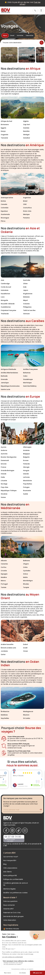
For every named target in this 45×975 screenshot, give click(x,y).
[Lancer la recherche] (41, 42)
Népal (25, 300)
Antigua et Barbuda (8, 369)
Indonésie (4, 290)
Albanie (4, 561)
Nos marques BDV (9, 860)
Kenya (3, 131)
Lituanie (4, 480)
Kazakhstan (5, 294)
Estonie (3, 464)
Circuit (12, 35)
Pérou (3, 221)
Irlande (3, 474)
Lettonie (26, 477)
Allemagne (27, 447)
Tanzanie (4, 138)
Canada (4, 204)
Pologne (26, 487)
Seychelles (5, 718)
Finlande (26, 464)
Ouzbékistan (6, 307)
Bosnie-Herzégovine (8, 457)
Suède (25, 494)
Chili (24, 204)
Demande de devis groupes (13, 916)
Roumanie (27, 490)
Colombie (4, 208)
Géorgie (26, 467)
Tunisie (3, 587)
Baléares (26, 561)
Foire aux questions (10, 901)
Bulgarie (26, 457)
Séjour (5, 35)
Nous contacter (9, 905)
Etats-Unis (27, 211)
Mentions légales (9, 889)
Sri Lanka (26, 718)
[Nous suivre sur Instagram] (12, 830)
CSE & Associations (10, 868)
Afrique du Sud (6, 121)
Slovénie (4, 494)
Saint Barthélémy (29, 386)
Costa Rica (27, 208)
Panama (26, 218)
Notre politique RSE (10, 875)
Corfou (3, 567)
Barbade (4, 376)
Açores (3, 447)
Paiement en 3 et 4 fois (12, 913)
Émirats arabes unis (8, 648)
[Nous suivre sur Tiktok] (18, 830)
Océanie (26, 304)
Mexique (26, 214)
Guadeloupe (28, 379)
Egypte (3, 128)
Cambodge (5, 284)
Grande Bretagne (7, 470)
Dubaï (25, 644)
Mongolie (4, 300)
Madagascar (28, 711)
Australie (26, 280)
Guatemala (5, 214)
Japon (25, 290)
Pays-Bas (4, 487)
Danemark (5, 460)
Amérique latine (7, 198)
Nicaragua (5, 218)
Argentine (27, 198)
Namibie (26, 131)
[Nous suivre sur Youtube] (25, 830)
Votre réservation (9, 920)
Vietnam (26, 314)
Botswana (5, 124)
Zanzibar (26, 138)
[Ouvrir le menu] (41, 10)
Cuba (25, 376)
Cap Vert (26, 124)
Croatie (4, 571)
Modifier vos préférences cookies (15, 893)
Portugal (4, 584)
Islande (26, 474)
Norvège (4, 484)
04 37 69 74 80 (12, 836)
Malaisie (26, 297)
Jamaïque (5, 383)
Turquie (26, 587)
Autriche (4, 454)
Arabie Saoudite (7, 644)
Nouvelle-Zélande (8, 304)
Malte (25, 577)
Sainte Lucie (5, 389)
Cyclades (26, 571)
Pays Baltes (27, 484)
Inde (24, 287)
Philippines (27, 307)
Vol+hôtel (20, 35)
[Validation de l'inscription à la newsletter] (41, 810)
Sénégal (26, 135)
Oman (25, 651)
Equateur (4, 211)
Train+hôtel (29, 35)
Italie (3, 477)
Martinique (27, 383)
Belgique (26, 454)
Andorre (4, 450)
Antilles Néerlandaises (9, 373)
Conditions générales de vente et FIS (15, 884)
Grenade (4, 379)
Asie (2, 280)
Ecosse (25, 460)
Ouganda (4, 135)
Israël (25, 648)
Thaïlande (5, 314)
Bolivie (3, 201)
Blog (4, 864)
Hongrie (26, 470)
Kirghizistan (27, 294)
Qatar (3, 654)
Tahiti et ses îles (29, 310)
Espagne (4, 574)
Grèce (25, 574)
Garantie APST (8, 909)
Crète (25, 567)
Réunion (26, 715)
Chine (25, 284)
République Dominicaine (10, 386)
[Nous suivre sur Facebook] (6, 830)
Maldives (4, 715)
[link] (35, 10)
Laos (2, 297)
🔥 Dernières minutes (11, 929)
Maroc (3, 581)
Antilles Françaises (30, 369)
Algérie (26, 121)
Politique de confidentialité (13, 879)
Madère (4, 577)
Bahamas (26, 373)
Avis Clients (7, 872)
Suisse (3, 497)
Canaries (4, 564)
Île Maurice (5, 711)
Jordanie (4, 651)
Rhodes (26, 584)
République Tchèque (9, 490)
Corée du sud (6, 287)
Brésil (25, 201)
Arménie (26, 450)
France (3, 467)
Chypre (26, 564)
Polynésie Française (8, 310)
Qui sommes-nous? (10, 857)
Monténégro (28, 581)
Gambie (26, 128)
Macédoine (27, 480)
